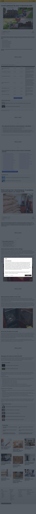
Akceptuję (28, 275)
